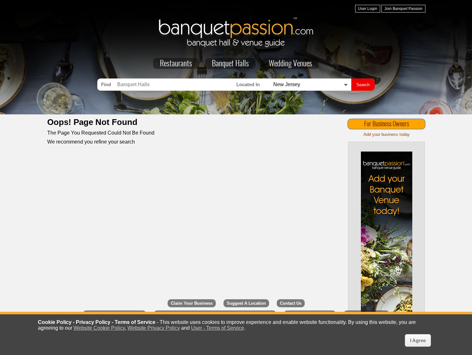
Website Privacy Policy (153, 328)
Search (363, 84)
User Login (367, 8)
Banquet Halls (230, 64)
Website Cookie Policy (99, 328)
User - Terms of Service (217, 328)
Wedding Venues (290, 64)
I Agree (418, 340)
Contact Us (291, 303)
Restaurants (176, 64)
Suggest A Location (246, 303)
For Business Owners (386, 124)
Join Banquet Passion (403, 8)
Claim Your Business (192, 303)
